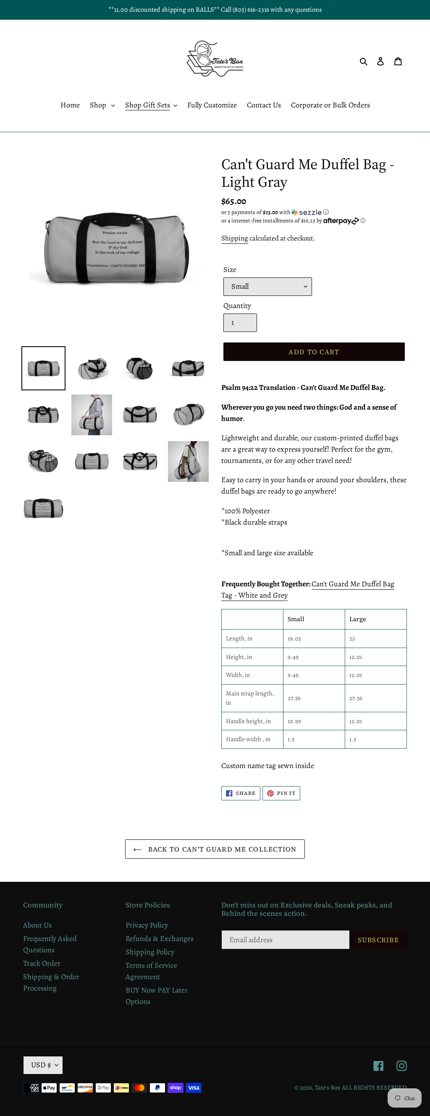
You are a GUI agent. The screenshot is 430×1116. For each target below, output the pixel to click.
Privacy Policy (147, 925)
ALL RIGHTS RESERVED (374, 1087)
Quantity (237, 306)
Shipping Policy (150, 952)
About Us (37, 925)
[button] (275, 212)
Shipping (234, 238)
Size (229, 269)
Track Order (41, 963)
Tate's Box (327, 1087)
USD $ (41, 1065)
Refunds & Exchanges (160, 938)
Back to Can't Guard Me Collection (221, 849)
